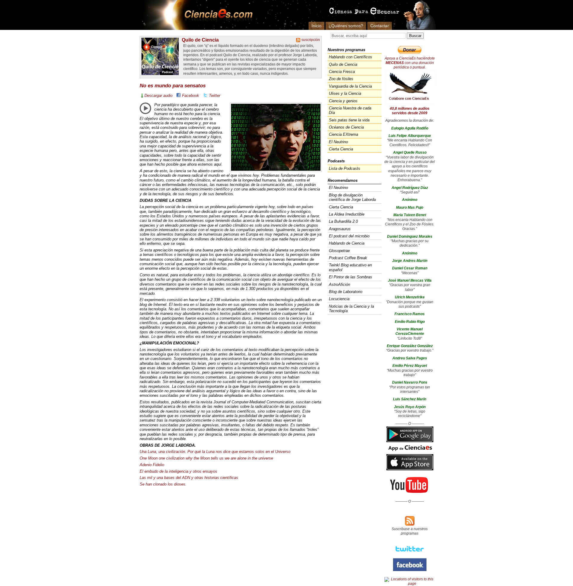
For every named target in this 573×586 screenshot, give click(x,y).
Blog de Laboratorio (345, 291)
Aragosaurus (340, 229)
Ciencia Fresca (342, 71)
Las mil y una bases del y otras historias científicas (189, 477)
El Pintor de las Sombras (350, 277)
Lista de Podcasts (344, 168)
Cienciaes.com (216, 15)
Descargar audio (158, 95)
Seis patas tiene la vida (349, 120)
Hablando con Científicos (350, 57)
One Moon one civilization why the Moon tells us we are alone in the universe (206, 458)
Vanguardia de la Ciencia (350, 86)
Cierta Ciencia (341, 149)
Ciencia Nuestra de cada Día (350, 110)
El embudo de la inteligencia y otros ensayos (178, 471)
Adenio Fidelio (152, 465)
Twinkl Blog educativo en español (350, 267)
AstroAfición (339, 284)
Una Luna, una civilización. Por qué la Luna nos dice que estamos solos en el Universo (215, 451)
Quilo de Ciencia (200, 39)
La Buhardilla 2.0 (343, 221)
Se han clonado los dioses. (163, 484)
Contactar (379, 25)
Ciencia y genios (343, 101)
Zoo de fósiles (341, 79)
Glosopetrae (339, 250)
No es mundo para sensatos (173, 85)
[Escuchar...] (145, 108)
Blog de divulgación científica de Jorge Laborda (352, 197)
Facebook (190, 95)
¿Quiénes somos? (346, 25)
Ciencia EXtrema (343, 134)
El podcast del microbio (349, 236)
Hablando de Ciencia (346, 243)
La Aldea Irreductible (346, 214)
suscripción (310, 40)
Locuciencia (339, 299)
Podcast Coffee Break (348, 258)
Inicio (316, 25)
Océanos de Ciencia (346, 127)
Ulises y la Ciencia (345, 93)
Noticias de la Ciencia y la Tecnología (351, 308)
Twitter (214, 95)
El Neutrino (338, 142)
